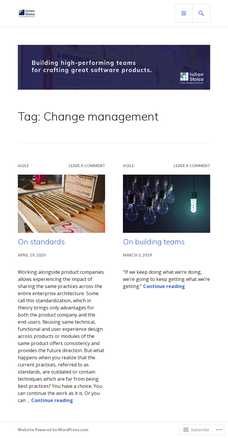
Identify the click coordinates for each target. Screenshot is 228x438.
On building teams (154, 241)
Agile (23, 165)
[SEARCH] (201, 13)
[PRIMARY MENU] (184, 13)
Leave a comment (87, 165)
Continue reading (52, 400)
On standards (41, 241)
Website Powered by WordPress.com (53, 429)
